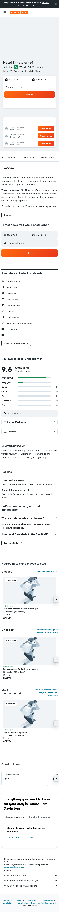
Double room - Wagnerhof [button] (15, 732)
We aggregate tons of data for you (21, 880)
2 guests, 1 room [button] (14, 87)
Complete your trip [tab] (15, 817)
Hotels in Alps (22, 903)
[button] (56, 4)
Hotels (19, 900)
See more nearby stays (47, 571)
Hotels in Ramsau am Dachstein (22, 837)
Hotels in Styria (7, 903)
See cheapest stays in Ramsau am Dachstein (47, 631)
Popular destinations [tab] (39, 817)
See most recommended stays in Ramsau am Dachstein (46, 692)
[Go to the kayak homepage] (19, 12)
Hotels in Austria (46, 900)
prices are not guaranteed (14, 867)
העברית (45, 2)
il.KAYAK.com (8, 900)
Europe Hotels (30, 900)
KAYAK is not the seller (15, 875)
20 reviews (37, 67)
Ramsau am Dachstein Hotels (42, 903)
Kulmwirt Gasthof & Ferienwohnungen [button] (20, 608)
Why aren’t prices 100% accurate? (21, 885)
